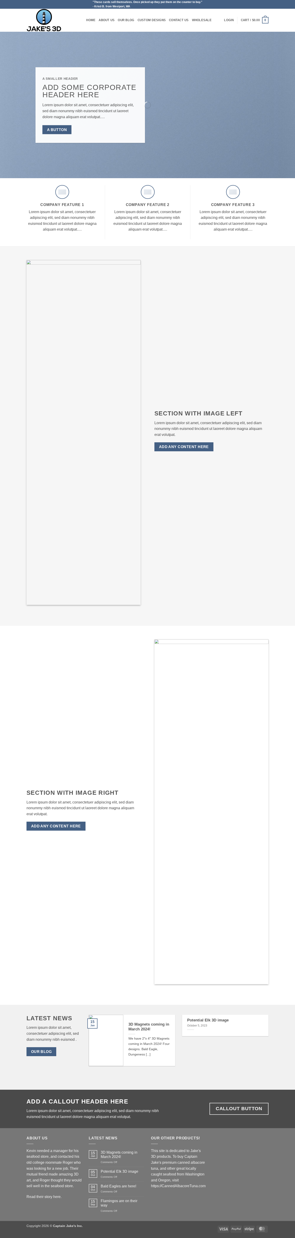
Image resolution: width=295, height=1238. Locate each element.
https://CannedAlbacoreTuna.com (178, 1186)
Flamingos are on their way (119, 1203)
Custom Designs (152, 20)
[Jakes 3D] (50, 20)
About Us (107, 20)
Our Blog (126, 20)
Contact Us (179, 20)
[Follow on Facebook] (266, 4)
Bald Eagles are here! (118, 1186)
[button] (229, 20)
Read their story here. (44, 1197)
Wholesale (202, 20)
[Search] (81, 20)
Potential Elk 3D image (208, 1020)
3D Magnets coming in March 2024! (148, 1027)
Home (90, 20)
